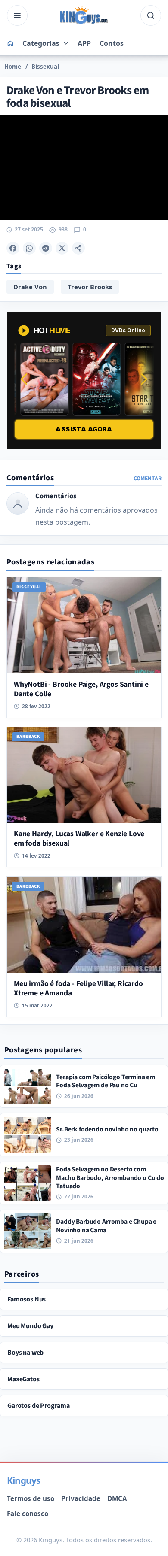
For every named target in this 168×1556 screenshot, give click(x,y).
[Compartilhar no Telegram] (45, 248)
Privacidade (80, 1498)
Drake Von (30, 286)
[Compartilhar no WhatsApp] (29, 248)
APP (84, 43)
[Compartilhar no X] (62, 248)
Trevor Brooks (90, 286)
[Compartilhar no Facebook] (12, 248)
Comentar (148, 478)
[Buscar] (150, 15)
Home (12, 66)
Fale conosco (27, 1513)
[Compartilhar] (78, 248)
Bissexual (45, 66)
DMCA (117, 1498)
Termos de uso (30, 1498)
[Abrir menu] (17, 15)
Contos (112, 43)
